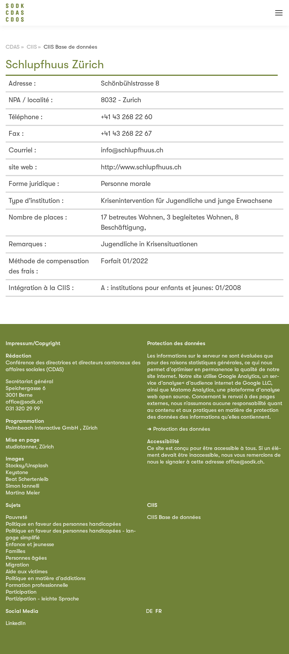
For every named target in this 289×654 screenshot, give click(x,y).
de (149, 611)
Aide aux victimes (26, 571)
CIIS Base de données (174, 517)
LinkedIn (16, 623)
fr (158, 611)
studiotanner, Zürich (30, 447)
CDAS (13, 47)
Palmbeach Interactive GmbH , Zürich (51, 428)
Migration (17, 565)
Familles (15, 551)
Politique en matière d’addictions (45, 578)
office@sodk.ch (24, 402)
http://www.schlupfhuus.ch (141, 167)
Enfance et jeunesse (30, 544)
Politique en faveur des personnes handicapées (63, 524)
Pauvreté (16, 517)
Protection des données (181, 429)
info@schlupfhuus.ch (132, 150)
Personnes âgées (26, 558)
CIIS (32, 47)
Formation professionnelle (37, 585)
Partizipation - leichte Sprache (42, 599)
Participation (21, 592)
